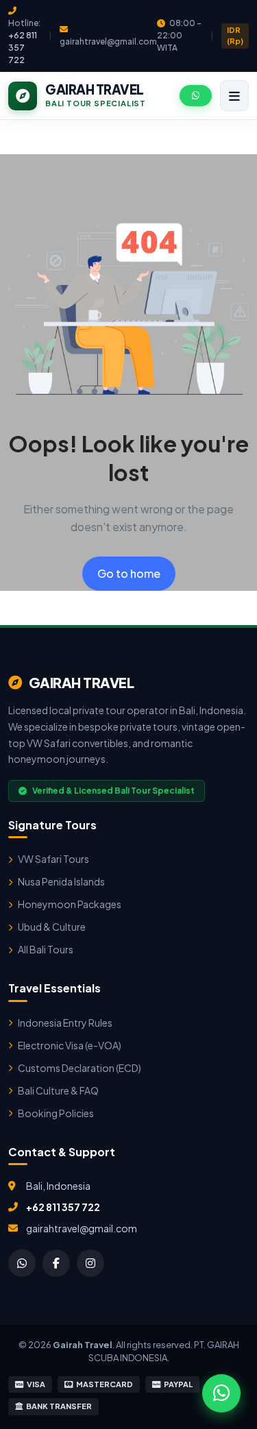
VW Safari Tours (53, 859)
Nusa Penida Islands (61, 881)
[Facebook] (56, 1263)
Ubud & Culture (52, 926)
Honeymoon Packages (69, 904)
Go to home (128, 573)
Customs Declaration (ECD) (79, 1068)
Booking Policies (56, 1113)
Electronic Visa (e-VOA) (69, 1045)
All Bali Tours (45, 949)
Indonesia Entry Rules (65, 1022)
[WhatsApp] (22, 1263)
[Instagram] (90, 1263)
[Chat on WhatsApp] (221, 1393)
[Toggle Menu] (234, 95)
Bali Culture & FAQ (58, 1090)
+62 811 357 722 (22, 47)
